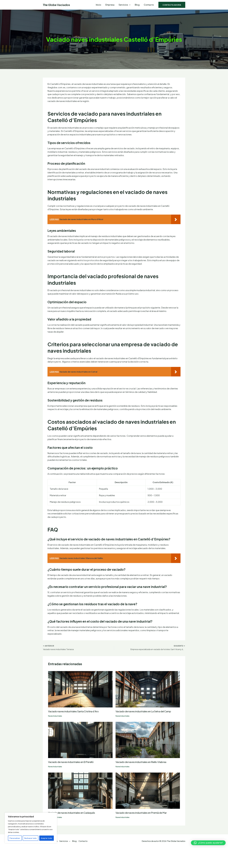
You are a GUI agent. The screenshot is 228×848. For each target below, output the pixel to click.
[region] (31, 828)
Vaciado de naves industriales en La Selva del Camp (143, 711)
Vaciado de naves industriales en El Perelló (71, 761)
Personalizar (15, 838)
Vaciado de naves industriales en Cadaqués (71, 812)
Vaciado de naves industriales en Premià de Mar (141, 812)
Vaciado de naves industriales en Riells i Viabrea (141, 761)
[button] (129, 5)
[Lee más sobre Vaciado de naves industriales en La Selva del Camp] (148, 689)
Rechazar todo (30, 838)
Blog (137, 4)
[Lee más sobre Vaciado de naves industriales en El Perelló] (80, 739)
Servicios (123, 4)
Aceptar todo (46, 838)
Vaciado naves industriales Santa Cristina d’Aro (73, 711)
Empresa (109, 4)
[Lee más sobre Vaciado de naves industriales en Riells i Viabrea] (148, 739)
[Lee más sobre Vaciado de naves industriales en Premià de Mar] (148, 790)
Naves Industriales (55, 716)
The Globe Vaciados (56, 5)
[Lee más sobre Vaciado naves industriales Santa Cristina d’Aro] (80, 689)
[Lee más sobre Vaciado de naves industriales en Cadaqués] (80, 790)
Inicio (98, 4)
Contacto (149, 4)
